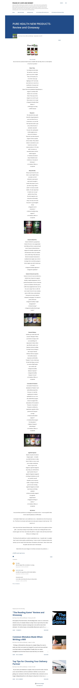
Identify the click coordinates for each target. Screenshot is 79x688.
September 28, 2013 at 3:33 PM (22, 573)
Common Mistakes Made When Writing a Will (28, 638)
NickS (42, 685)
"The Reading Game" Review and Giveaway (28, 613)
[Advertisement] (31, 594)
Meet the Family (21, 12)
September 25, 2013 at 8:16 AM (22, 566)
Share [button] (59, 40)
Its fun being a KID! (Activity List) (42, 12)
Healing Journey (30, 12)
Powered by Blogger (40, 683)
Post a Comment (16, 583)
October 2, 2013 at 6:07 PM (21, 580)
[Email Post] (13, 556)
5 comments (18, 630)
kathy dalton (18, 570)
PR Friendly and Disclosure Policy (58, 12)
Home (13, 12)
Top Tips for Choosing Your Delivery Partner (30, 662)
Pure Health (32, 59)
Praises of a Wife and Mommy (22, 3)
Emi (16, 563)
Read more (46, 630)
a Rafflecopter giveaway (19, 553)
